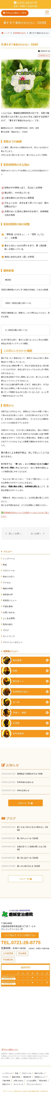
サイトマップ (9, 636)
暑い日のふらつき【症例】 (28, 838)
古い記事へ (36, 533)
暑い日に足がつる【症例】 (28, 858)
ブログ (6, 630)
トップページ (9, 559)
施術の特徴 (8, 588)
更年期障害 (18, 733)
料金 (5, 565)
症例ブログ (6, 1084)
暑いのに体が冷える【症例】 (29, 866)
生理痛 (16, 723)
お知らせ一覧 (24, 803)
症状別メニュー (10, 600)
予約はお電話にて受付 (15, 13)
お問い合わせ (9, 612)
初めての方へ (9, 577)
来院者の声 (8, 594)
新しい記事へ (15, 533)
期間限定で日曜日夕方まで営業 (30, 774)
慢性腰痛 (17, 660)
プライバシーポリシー (13, 642)
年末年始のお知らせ (25, 782)
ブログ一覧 (24, 879)
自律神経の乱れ (44, 55)
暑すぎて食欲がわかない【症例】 (21, 44)
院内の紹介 (8, 624)
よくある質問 (9, 618)
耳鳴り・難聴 (19, 712)
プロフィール (9, 571)
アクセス (7, 583)
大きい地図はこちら (11, 1049)
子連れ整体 (8, 606)
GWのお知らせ (23, 790)
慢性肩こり (18, 681)
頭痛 (15, 671)
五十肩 (16, 702)
